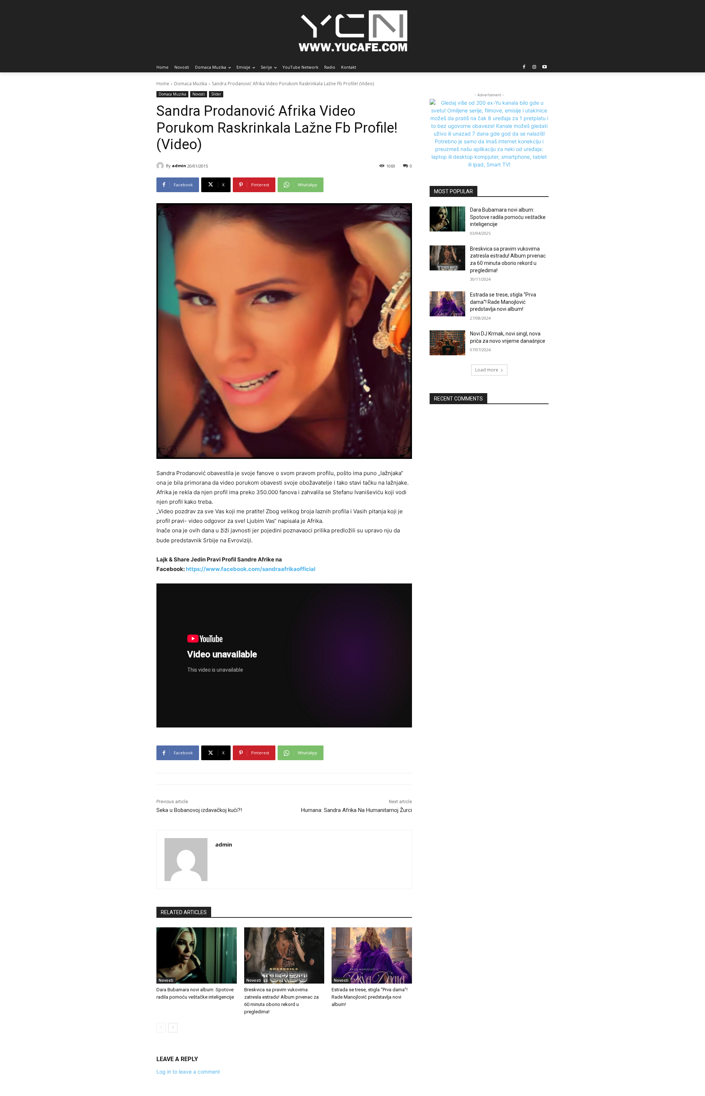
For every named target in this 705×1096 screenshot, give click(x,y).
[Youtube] (544, 67)
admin (179, 165)
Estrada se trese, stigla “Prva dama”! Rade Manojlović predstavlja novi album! (370, 997)
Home (162, 83)
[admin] (161, 165)
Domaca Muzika (190, 83)
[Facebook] (524, 67)
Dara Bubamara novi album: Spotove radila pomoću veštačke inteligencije (508, 217)
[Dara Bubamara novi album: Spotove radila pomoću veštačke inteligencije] (196, 955)
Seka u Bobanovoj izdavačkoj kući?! (199, 810)
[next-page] (172, 1027)
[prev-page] (161, 1027)
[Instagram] (534, 67)
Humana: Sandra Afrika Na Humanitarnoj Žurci (356, 810)
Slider (216, 94)
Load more (486, 370)
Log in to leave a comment (188, 1071)
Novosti (198, 94)
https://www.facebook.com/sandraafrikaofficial (250, 568)
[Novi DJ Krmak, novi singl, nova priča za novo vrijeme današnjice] (447, 342)
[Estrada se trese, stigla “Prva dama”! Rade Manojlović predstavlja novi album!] (372, 955)
